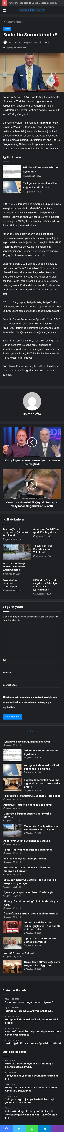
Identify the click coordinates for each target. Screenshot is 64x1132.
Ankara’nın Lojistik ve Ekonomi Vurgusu (26, 840)
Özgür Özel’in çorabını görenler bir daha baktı (31, 913)
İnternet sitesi (10, 685)
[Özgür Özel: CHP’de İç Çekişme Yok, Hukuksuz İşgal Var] (12, 966)
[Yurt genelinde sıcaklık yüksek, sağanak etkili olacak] (12, 187)
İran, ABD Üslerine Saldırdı (18, 953)
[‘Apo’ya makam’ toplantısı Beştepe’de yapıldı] (12, 943)
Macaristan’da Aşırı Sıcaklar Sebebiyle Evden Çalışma (14, 566)
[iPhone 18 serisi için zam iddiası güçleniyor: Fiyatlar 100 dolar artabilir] (12, 927)
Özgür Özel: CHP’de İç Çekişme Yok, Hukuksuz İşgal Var (42, 963)
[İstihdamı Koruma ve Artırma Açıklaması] (12, 171)
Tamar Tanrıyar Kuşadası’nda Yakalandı (42, 549)
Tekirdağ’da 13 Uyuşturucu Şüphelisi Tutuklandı (15, 532)
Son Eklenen (32, 731)
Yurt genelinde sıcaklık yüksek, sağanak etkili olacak (34, 2)
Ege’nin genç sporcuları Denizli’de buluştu (28, 892)
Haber (20, 21)
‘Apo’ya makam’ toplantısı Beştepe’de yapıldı (40, 940)
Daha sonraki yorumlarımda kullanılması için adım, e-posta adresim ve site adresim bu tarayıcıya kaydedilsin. (31, 702)
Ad (5, 660)
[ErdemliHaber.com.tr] (32, 10)
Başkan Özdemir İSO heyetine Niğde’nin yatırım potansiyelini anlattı (42, 783)
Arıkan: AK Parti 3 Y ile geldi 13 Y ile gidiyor (46, 530)
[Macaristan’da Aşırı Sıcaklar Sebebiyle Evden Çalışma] (17, 552)
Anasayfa (10, 21)
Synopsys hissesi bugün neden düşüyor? (27, 741)
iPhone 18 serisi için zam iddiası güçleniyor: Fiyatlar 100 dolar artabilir (42, 926)
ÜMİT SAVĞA (14, 42)
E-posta (7, 672)
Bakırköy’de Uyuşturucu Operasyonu (10, 583)
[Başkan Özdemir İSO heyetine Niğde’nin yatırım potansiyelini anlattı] (12, 784)
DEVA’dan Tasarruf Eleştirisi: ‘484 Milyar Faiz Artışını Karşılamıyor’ (45, 585)
